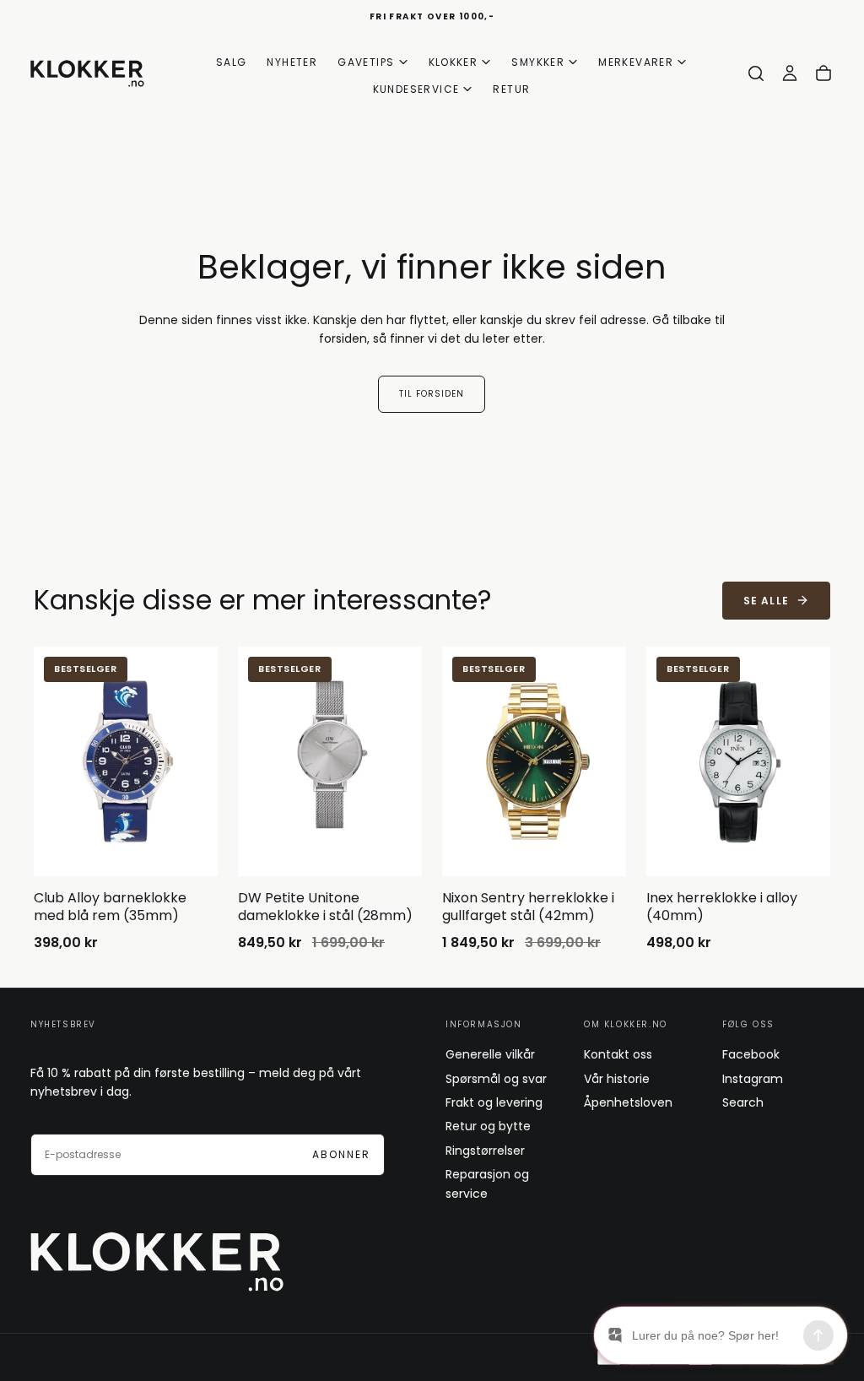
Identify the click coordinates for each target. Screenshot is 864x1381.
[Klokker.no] (157, 1261)
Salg (231, 62)
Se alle (766, 600)
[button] (756, 73)
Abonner (341, 1154)
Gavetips (366, 62)
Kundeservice (416, 89)
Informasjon (484, 1024)
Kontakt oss (618, 1054)
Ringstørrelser (485, 1150)
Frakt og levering (494, 1102)
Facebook (751, 1054)
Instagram (752, 1078)
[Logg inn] (790, 73)
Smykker (537, 62)
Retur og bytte (488, 1126)
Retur (511, 89)
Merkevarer (635, 62)
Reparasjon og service (487, 1183)
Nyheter (292, 62)
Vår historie (617, 1078)
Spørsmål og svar (496, 1078)
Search (743, 1102)
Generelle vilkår (490, 1054)
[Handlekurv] (823, 73)
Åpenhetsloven (628, 1102)
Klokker (453, 62)
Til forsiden (431, 393)
